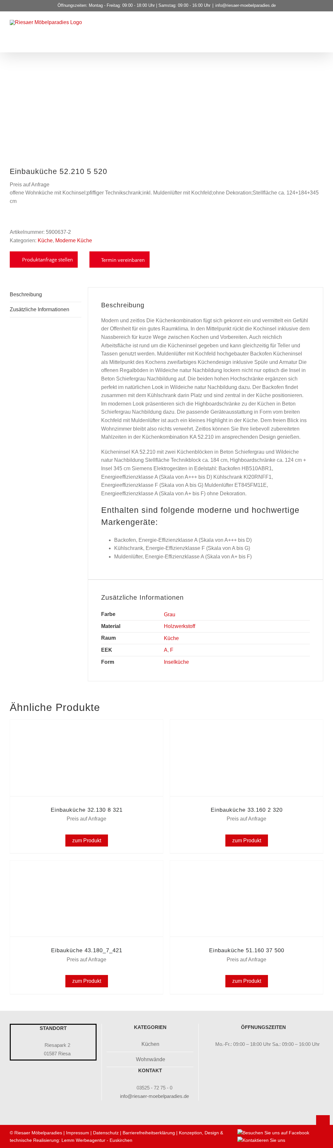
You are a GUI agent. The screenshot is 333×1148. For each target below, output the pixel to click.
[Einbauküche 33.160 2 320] (246, 728)
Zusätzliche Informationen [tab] (39, 309)
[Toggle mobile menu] (320, 31)
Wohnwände (150, 1059)
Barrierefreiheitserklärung (149, 1132)
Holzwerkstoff (179, 626)
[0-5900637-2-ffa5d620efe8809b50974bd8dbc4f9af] (101, 123)
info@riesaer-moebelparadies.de (245, 5)
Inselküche (176, 662)
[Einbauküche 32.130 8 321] (86, 728)
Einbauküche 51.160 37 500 (246, 950)
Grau (169, 614)
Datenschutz (106, 1132)
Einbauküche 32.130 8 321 (87, 810)
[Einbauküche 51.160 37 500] (246, 869)
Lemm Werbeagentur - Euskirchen (96, 1140)
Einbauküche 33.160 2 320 (247, 810)
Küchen (150, 1044)
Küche (45, 240)
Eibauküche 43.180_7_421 (86, 950)
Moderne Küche (73, 240)
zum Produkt (86, 840)
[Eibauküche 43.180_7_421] (86, 869)
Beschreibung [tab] (26, 294)
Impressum (77, 1132)
